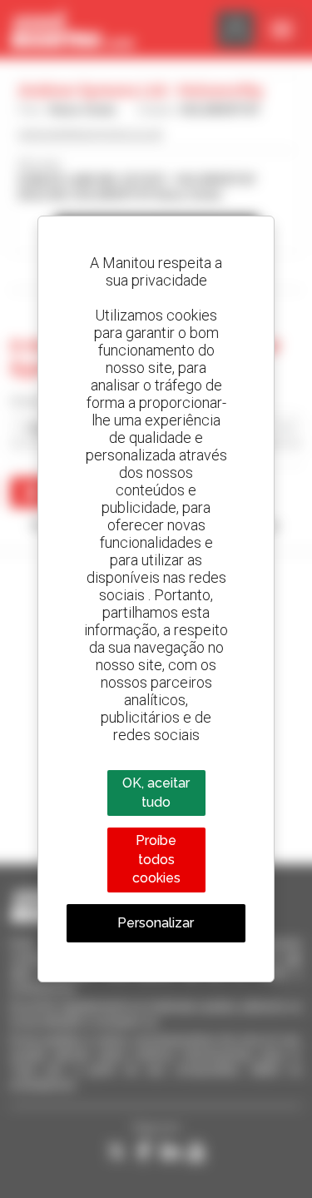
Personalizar (155, 923)
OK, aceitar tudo (156, 792)
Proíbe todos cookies (156, 859)
